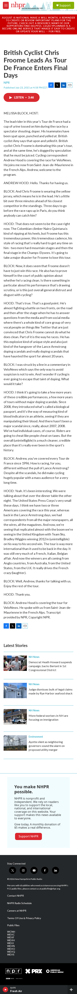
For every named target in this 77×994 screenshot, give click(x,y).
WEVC (11, 934)
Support (65, 5)
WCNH (11, 931)
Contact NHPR (15, 895)
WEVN (11, 946)
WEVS (10, 954)
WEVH (11, 940)
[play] (5, 989)
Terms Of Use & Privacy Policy (24, 918)
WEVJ (10, 943)
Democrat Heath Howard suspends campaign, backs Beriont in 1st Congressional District (50, 666)
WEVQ (11, 951)
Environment (36, 736)
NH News (34, 657)
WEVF (10, 937)
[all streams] (72, 989)
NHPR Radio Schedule (19, 903)
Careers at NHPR (16, 910)
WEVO (11, 948)
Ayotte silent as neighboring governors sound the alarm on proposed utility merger (47, 745)
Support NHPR (28, 836)
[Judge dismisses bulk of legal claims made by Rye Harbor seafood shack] (15, 690)
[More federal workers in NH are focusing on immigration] (15, 716)
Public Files (13, 925)
